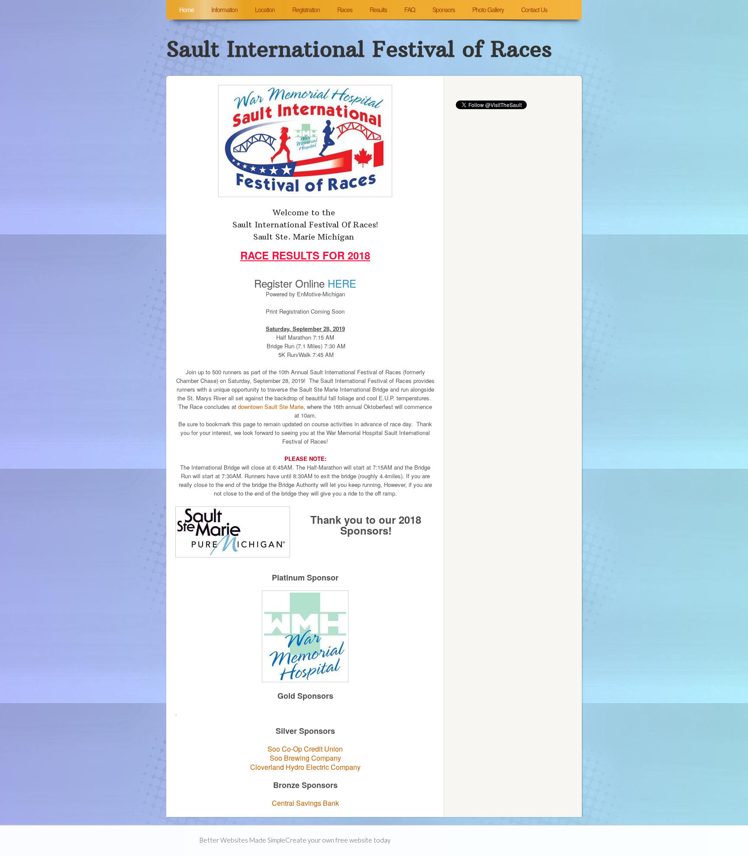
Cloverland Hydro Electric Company (305, 767)
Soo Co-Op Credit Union (305, 749)
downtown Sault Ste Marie (270, 406)
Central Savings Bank (305, 803)
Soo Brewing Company (305, 758)
